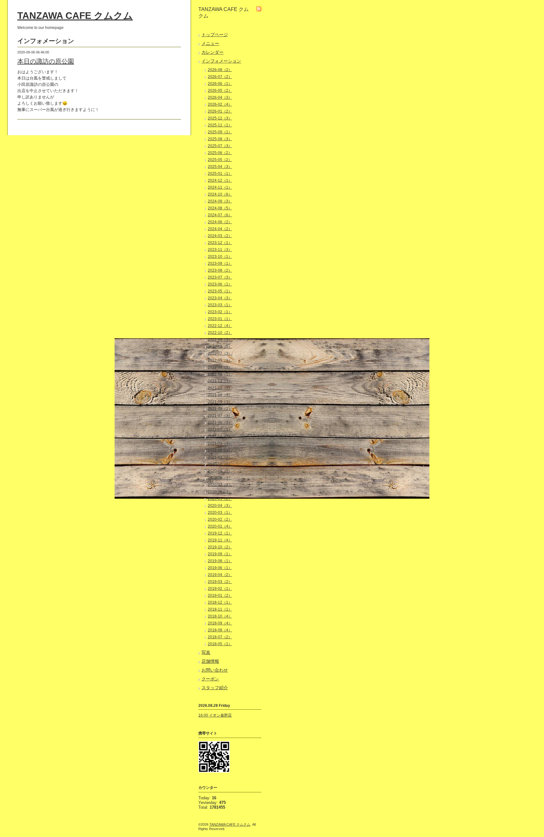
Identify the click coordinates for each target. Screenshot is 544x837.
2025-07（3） (220, 146)
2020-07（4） (220, 485)
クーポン (210, 678)
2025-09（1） (220, 132)
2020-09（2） (220, 471)
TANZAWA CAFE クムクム (75, 15)
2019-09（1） (220, 554)
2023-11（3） (220, 249)
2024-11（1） (220, 187)
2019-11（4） (220, 540)
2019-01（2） (220, 595)
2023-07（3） (220, 277)
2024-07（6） (220, 215)
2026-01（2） (220, 111)
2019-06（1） (220, 568)
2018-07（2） (220, 637)
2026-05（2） (220, 90)
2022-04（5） (220, 367)
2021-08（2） (220, 409)
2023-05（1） (220, 291)
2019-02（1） (220, 588)
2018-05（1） (220, 644)
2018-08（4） (220, 630)
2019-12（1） (220, 533)
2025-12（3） (220, 118)
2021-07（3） (220, 415)
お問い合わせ (214, 670)
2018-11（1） (220, 609)
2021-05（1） (220, 429)
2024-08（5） (220, 208)
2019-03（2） (220, 581)
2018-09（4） (220, 623)
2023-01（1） (220, 319)
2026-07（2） (220, 77)
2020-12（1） (220, 464)
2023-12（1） (220, 243)
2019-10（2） (220, 547)
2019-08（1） (220, 561)
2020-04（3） (220, 505)
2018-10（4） (220, 616)
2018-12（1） (220, 602)
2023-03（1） (220, 305)
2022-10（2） (220, 332)
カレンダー (212, 52)
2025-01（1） (220, 173)
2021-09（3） (220, 402)
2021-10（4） (220, 395)
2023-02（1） (220, 312)
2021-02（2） (220, 450)
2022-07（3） (220, 353)
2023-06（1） (220, 284)
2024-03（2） (220, 236)
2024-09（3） (220, 201)
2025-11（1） (220, 125)
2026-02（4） (220, 104)
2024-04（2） (220, 229)
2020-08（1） (220, 478)
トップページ (214, 34)
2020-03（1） (220, 512)
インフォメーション (221, 61)
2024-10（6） (220, 194)
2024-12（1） (220, 180)
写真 (205, 652)
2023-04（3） (220, 298)
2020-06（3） (220, 492)
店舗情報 (210, 661)
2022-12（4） (220, 326)
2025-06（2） (220, 153)
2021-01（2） (220, 457)
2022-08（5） (220, 346)
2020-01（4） (220, 526)
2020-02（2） (220, 519)
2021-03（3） (220, 443)
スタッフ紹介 (214, 687)
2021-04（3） (220, 436)
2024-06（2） (220, 222)
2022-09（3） (220, 339)
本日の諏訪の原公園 (45, 61)
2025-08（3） (220, 139)
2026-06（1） (220, 83)
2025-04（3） (220, 166)
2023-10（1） (220, 256)
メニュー (210, 43)
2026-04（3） (220, 97)
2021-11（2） (220, 388)
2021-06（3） (220, 422)
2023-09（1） (220, 263)
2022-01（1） (220, 374)
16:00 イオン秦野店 (215, 715)
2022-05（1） (220, 360)
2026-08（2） (220, 70)
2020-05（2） (220, 498)
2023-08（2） (220, 270)
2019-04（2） (220, 575)
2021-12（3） (220, 381)
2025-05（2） (220, 160)
